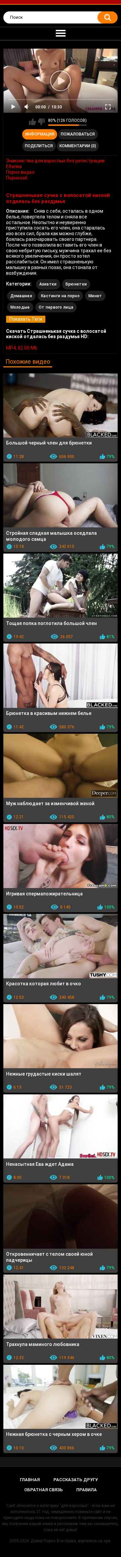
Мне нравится (32, 121)
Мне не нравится (41, 121)
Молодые (20, 307)
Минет (95, 296)
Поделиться (39, 146)
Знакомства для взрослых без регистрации (55, 160)
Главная (30, 1479)
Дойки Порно (43, 1541)
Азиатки (48, 284)
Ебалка (14, 166)
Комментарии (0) (77, 146)
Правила (86, 1489)
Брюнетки (76, 284)
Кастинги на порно (60, 296)
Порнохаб (17, 177)
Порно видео (20, 172)
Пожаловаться (78, 134)
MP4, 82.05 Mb (21, 348)
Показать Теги (25, 319)
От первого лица (56, 307)
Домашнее (21, 296)
